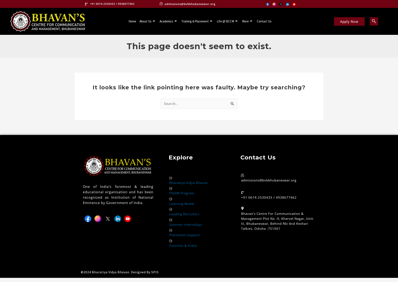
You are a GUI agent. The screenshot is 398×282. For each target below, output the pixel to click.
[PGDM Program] (170, 188)
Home (132, 21)
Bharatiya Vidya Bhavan (188, 183)
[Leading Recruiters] (170, 209)
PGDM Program (181, 193)
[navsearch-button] (374, 21)
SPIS (155, 272)
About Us (146, 21)
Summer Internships (185, 224)
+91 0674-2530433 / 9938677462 (269, 197)
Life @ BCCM (225, 21)
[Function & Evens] (170, 240)
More (245, 21)
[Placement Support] (170, 230)
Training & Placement (195, 21)
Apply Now (349, 21)
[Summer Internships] (170, 219)
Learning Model (181, 204)
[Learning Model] (170, 199)
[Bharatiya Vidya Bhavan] (170, 178)
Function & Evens (183, 245)
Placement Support (184, 235)
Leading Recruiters (184, 214)
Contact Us (264, 21)
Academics (166, 21)
